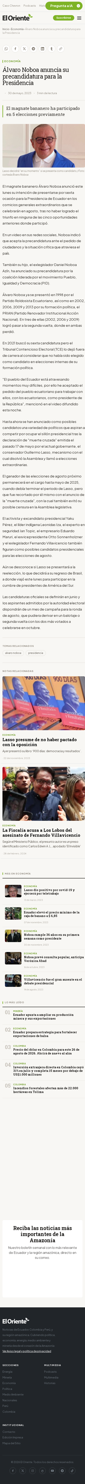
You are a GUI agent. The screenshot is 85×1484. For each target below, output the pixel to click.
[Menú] (79, 17)
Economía (17, 29)
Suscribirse (63, 17)
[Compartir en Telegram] (33, 48)
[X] (22, 1470)
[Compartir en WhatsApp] (6, 48)
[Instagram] (32, 1470)
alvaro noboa (13, 653)
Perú (5, 1405)
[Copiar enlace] (60, 48)
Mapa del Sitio (11, 1443)
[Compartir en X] (24, 48)
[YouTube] (52, 1470)
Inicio (5, 29)
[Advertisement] (42, 1154)
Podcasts (30, 5)
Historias (44, 5)
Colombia (8, 1411)
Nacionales (9, 1400)
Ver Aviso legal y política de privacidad (26, 1351)
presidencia (35, 653)
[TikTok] (72, 1470)
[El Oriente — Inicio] (17, 17)
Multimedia (51, 1377)
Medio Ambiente (13, 1394)
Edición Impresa (12, 1437)
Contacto (8, 1431)
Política (7, 1388)
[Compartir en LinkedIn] (42, 48)
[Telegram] (62, 1470)
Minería (7, 1377)
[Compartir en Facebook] (15, 48)
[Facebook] (12, 1470)
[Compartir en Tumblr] (51, 48)
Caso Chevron (11, 5)
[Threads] (42, 1470)
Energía (7, 1371)
